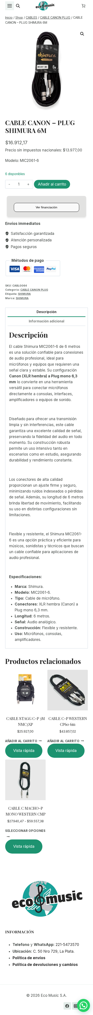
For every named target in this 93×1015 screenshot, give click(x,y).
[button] (82, 34)
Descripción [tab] (46, 312)
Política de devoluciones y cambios (45, 964)
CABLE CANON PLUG (34, 289)
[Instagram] (75, 1006)
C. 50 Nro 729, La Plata (53, 951)
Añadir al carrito (52, 184)
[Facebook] (67, 1006)
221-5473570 (67, 944)
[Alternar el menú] (9, 5)
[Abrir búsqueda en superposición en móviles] (18, 6)
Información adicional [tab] (46, 321)
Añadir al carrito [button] (21, 741)
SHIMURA (24, 293)
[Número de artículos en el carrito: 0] (83, 5)
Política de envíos (29, 958)
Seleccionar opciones (25, 831)
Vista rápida (23, 750)
